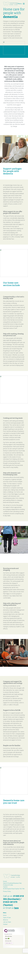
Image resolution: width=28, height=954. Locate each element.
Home (4, 915)
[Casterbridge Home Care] (10, 4)
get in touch (20, 853)
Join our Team (7, 922)
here (16, 908)
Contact (5, 924)
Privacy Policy (7, 891)
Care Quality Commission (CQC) (14, 818)
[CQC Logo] (9, 932)
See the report (8, 943)
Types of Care (7, 917)
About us (5, 920)
